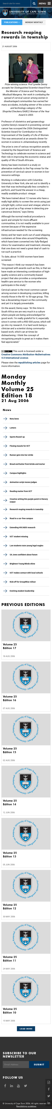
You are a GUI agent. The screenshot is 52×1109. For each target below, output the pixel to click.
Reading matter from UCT (21, 491)
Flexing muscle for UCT (20, 446)
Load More (26, 1029)
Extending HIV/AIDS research (22, 527)
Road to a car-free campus (21, 518)
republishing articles (29, 362)
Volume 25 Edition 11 (10, 958)
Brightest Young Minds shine (22, 564)
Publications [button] (11, 22)
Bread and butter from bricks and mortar (27, 464)
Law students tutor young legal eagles (26, 545)
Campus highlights (18, 473)
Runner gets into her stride (21, 455)
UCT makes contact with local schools (26, 573)
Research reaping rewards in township (26, 509)
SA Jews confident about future (23, 555)
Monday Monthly (34, 22)
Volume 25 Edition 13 (10, 854)
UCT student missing (19, 536)
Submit (39, 1064)
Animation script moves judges (23, 482)
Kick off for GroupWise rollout (23, 582)
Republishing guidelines (26, 1106)
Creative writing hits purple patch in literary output (29, 500)
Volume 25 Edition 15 (10, 750)
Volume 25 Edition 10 (10, 1010)
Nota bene (14, 419)
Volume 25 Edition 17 (10, 646)
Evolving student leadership (22, 591)
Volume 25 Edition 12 (10, 906)
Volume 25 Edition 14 (10, 802)
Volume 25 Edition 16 (10, 698)
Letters (13, 428)
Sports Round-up (17, 437)
